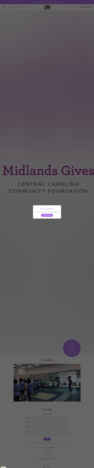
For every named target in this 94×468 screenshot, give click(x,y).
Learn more (47, 215)
